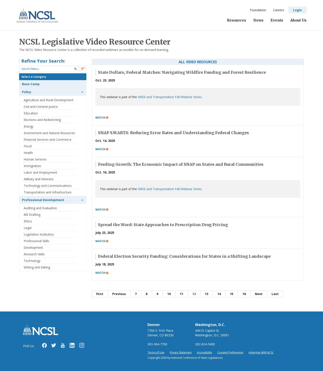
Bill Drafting (32, 215)
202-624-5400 (205, 344)
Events (276, 20)
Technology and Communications (48, 186)
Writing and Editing (37, 267)
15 (231, 294)
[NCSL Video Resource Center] (37, 15)
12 (194, 294)
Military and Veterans (39, 179)
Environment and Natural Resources (49, 133)
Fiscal (28, 146)
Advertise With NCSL (261, 352)
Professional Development (43, 200)
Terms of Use (156, 352)
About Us (298, 20)
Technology (32, 261)
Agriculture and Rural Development (48, 100)
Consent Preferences (230, 352)
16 (244, 294)
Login (297, 10)
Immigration (32, 166)
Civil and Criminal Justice (41, 106)
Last (275, 294)
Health (28, 153)
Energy (28, 126)
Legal (27, 228)
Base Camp (31, 84)
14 (219, 294)
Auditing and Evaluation (40, 208)
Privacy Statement (181, 352)
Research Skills (34, 254)
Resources (236, 20)
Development (33, 247)
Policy (26, 92)
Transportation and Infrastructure (47, 192)
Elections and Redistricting (42, 120)
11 (181, 294)
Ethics (28, 221)
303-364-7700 (157, 344)
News (258, 20)
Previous (119, 294)
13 (206, 294)
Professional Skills (36, 241)
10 (169, 294)
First (99, 294)
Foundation (258, 10)
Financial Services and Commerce (47, 139)
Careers (278, 10)
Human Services (35, 159)
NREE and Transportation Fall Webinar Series (170, 97)
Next (259, 294)
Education (31, 113)
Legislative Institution (39, 234)
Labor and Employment (40, 172)
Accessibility (204, 352)
